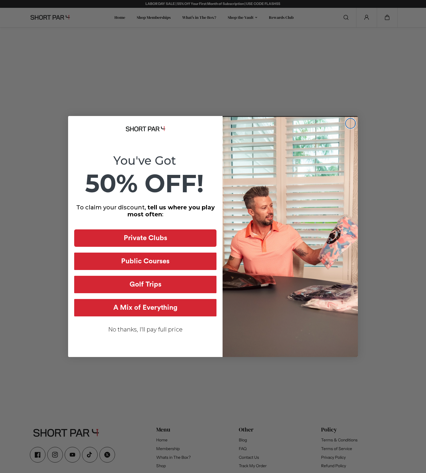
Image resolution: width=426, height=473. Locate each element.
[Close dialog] (350, 123)
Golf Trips (145, 284)
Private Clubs (145, 238)
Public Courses (145, 261)
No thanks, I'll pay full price (145, 329)
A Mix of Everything (145, 307)
